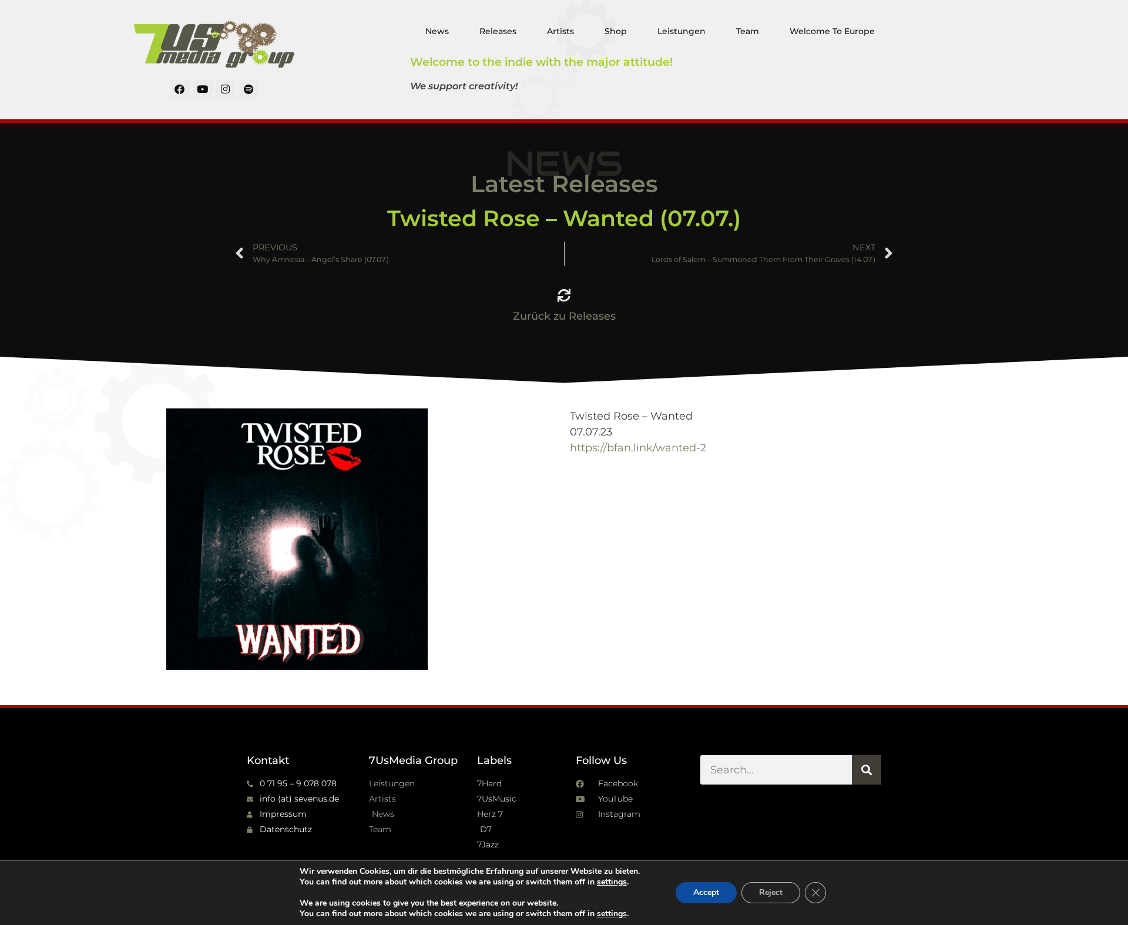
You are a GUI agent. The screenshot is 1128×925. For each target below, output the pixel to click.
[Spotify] (248, 89)
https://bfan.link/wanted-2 (638, 447)
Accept (706, 892)
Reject (771, 892)
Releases (497, 31)
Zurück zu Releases (564, 316)
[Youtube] (203, 89)
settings (612, 882)
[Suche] (866, 770)
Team (747, 31)
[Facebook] (180, 89)
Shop (616, 31)
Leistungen (681, 31)
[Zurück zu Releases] (564, 295)
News (437, 31)
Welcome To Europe (832, 31)
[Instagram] (226, 89)
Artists (560, 31)
